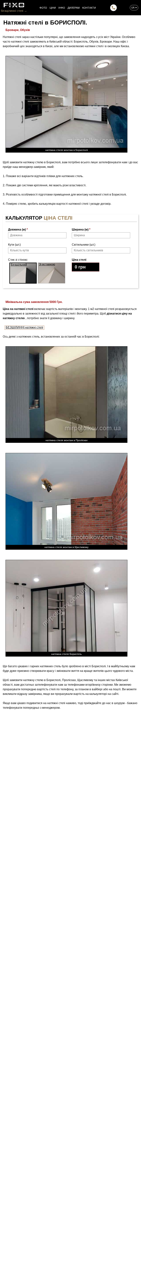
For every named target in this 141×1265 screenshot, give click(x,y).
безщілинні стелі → (14, 10)
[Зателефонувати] (113, 8)
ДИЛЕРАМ (74, 7)
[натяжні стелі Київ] (14, 5)
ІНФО (61, 7)
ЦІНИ (53, 7)
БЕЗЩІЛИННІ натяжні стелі (24, 327)
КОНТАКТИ (89, 7)
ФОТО (43, 7)
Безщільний (19, 264)
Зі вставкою (47, 264)
